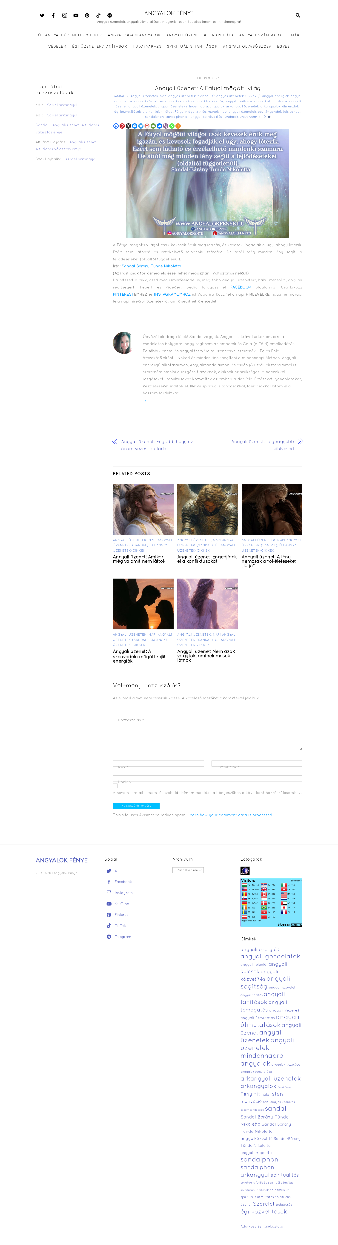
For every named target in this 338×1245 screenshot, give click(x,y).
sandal (295, 111)
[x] (42, 15)
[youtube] (75, 15)
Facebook (123, 882)
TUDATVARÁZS (147, 46)
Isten (276, 1094)
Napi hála (223, 35)
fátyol (168, 111)
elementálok (153, 111)
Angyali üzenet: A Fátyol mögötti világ (208, 88)
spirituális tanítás (280, 1183)
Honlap (124, 782)
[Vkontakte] (159, 126)
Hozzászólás (131, 720)
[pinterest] (87, 15)
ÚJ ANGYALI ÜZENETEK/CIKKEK (70, 35)
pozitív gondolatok (273, 111)
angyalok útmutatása (256, 1072)
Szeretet (264, 1204)
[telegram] (109, 15)
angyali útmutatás (258, 1018)
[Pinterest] (122, 126)
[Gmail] (147, 126)
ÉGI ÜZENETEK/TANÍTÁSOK (99, 46)
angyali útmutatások (271, 101)
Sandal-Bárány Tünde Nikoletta (151, 266)
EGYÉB (283, 46)
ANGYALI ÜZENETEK (186, 35)
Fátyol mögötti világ (190, 111)
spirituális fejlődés (254, 1183)
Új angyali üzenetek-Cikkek (234, 96)
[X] (128, 126)
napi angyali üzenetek (238, 111)
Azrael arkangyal (80, 159)
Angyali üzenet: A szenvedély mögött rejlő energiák (139, 656)
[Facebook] (116, 126)
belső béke (284, 1087)
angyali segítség (178, 101)
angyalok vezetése (286, 1064)
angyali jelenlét (254, 964)
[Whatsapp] (172, 126)
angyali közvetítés (149, 101)
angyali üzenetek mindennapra (183, 106)
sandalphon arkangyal (183, 116)
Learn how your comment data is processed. (230, 815)
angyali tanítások (239, 101)
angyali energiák (275, 96)
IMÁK (294, 35)
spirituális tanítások (255, 1190)
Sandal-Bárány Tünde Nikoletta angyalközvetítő (266, 1132)
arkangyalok (271, 106)
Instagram (123, 893)
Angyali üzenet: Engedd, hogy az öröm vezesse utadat (157, 445)
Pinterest (122, 914)
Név (123, 767)
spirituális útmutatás (257, 1197)
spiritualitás (212, 116)
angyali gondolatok (271, 957)
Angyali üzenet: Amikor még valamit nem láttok (139, 559)
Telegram (122, 937)
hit (256, 1094)
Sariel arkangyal (62, 105)
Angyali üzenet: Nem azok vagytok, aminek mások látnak (206, 656)
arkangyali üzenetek (242, 106)
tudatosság (284, 1205)
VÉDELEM (57, 46)
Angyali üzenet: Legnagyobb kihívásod (262, 445)
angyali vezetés (284, 1010)
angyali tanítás (252, 995)
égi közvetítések (127, 111)
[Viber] (165, 126)
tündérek (230, 116)
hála (265, 1094)
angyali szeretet (282, 987)
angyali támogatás (208, 101)
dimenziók (290, 106)
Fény (246, 1094)
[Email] (153, 126)
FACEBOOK (240, 287)
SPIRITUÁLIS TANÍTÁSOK (192, 46)
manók (213, 111)
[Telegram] (140, 126)
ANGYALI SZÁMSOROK (261, 35)
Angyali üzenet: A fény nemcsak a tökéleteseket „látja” (269, 561)
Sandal (119, 96)
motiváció (251, 1102)
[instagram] (64, 15)
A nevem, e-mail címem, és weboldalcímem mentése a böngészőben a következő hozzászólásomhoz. (207, 793)
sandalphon (154, 116)
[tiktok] (98, 15)
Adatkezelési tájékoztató (262, 1226)
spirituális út (279, 1190)
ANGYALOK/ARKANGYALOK (134, 35)
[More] (178, 126)
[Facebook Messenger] (134, 126)
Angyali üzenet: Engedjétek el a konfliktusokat (207, 559)
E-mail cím (228, 767)
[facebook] (53, 15)
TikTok (120, 926)
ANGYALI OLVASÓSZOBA (247, 46)
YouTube (121, 904)
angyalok (217, 106)
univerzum (248, 116)
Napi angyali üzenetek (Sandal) (185, 96)
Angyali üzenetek (144, 96)
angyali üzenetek (142, 106)
